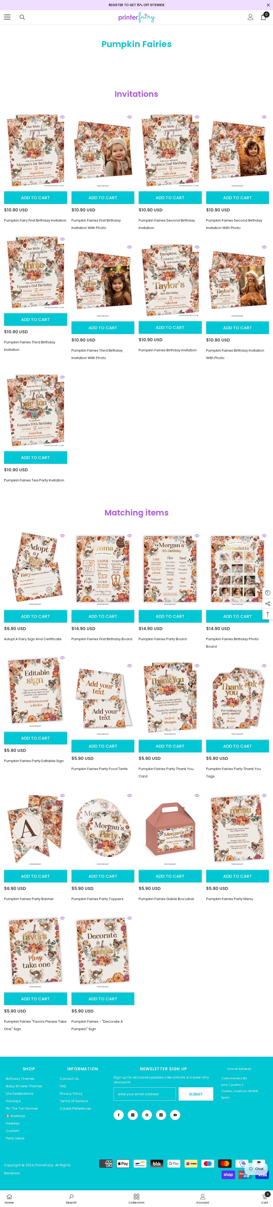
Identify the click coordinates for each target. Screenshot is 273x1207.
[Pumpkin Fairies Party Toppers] (103, 829)
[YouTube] (175, 1115)
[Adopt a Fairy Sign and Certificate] (35, 569)
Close (268, 5)
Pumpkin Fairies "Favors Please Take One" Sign (35, 1025)
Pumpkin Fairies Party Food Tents (99, 768)
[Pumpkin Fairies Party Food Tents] (103, 699)
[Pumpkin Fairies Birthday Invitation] (170, 280)
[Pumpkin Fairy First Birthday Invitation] (35, 150)
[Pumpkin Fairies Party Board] (170, 569)
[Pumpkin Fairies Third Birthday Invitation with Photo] (103, 280)
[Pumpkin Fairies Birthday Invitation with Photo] (237, 280)
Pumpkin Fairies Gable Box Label (166, 898)
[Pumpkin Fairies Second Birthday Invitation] (170, 150)
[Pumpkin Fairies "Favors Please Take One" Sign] (35, 951)
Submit (196, 1094)
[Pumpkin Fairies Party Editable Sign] (35, 691)
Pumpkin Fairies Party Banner (29, 898)
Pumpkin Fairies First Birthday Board (101, 639)
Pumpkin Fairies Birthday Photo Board (232, 642)
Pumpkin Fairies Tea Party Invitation (34, 480)
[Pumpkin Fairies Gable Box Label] (170, 829)
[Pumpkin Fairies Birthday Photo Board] (237, 569)
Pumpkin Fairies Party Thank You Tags (233, 772)
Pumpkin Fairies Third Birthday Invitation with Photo (97, 354)
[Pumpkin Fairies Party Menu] (237, 829)
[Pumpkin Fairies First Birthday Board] (103, 569)
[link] (71, 1198)
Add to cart (35, 198)
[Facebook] (119, 1115)
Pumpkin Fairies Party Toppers (97, 898)
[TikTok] (161, 1115)
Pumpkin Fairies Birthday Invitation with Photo (235, 354)
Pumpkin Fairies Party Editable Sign (34, 760)
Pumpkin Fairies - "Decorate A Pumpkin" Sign (97, 1025)
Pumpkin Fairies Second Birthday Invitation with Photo (234, 224)
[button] (75, 1108)
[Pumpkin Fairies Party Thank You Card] (170, 699)
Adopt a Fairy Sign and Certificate (33, 639)
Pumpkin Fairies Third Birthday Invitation (29, 346)
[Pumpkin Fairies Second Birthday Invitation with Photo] (237, 150)
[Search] (22, 17)
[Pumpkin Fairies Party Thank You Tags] (237, 699)
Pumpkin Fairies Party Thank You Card (166, 772)
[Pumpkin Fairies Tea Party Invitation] (35, 410)
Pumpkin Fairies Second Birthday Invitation (167, 224)
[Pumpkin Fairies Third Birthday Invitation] (35, 272)
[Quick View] (62, 117)
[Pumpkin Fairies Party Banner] (35, 829)
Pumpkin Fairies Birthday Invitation (168, 350)
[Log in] (251, 17)
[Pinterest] (147, 1115)
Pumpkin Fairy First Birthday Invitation (35, 220)
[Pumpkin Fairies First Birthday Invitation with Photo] (103, 150)
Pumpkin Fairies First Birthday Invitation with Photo (96, 224)
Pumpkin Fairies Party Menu (229, 898)
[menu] (7, 17)
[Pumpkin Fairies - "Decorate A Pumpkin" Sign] (103, 951)
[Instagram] (133, 1115)
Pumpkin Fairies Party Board (163, 639)
